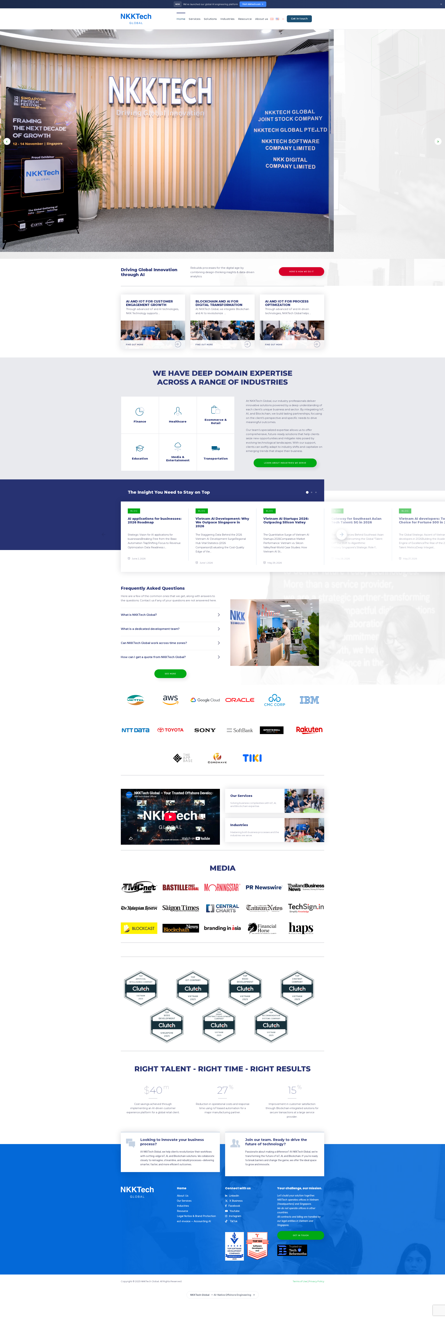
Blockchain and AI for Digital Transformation (219, 303)
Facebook (234, 1205)
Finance (140, 421)
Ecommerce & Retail (216, 421)
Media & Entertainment (177, 458)
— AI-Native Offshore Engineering (220, 1294)
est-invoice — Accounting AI (194, 1221)
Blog (133, 510)
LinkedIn (234, 1195)
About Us (182, 1195)
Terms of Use (300, 1281)
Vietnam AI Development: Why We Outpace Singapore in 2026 (222, 522)
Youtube (235, 1211)
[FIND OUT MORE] (153, 322)
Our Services (241, 796)
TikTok (233, 1221)
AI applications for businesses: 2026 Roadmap (154, 520)
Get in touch (299, 18)
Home (181, 19)
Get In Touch (301, 1235)
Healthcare (178, 421)
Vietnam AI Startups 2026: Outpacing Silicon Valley (286, 520)
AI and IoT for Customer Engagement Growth (149, 303)
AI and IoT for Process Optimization (287, 303)
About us (261, 19)
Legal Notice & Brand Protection (196, 1216)
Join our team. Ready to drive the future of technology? (276, 1142)
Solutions (210, 19)
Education (140, 458)
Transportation (216, 458)
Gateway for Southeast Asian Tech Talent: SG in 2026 (356, 520)
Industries (227, 19)
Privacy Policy (316, 1281)
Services (194, 19)
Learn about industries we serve (285, 463)
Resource (245, 19)
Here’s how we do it (301, 271)
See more (170, 673)
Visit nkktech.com (251, 4)
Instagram (235, 1216)
